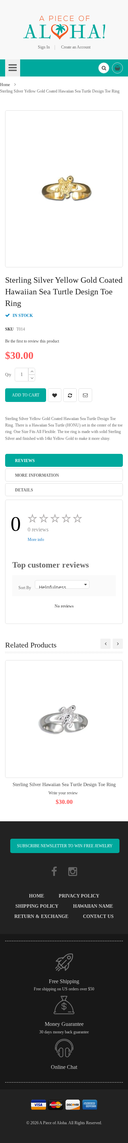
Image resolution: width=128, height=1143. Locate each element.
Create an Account (75, 47)
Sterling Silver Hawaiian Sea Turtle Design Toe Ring (64, 784)
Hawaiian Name (93, 906)
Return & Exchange (41, 916)
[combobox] (103, 67)
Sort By (24, 587)
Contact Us (98, 916)
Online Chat (64, 1067)
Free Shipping (64, 981)
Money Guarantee (64, 1024)
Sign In (44, 47)
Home (5, 84)
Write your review (63, 793)
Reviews (25, 460)
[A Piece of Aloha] (64, 26)
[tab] (64, 460)
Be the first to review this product (32, 341)
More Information (37, 475)
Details (24, 490)
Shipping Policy (36, 906)
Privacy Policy (79, 895)
